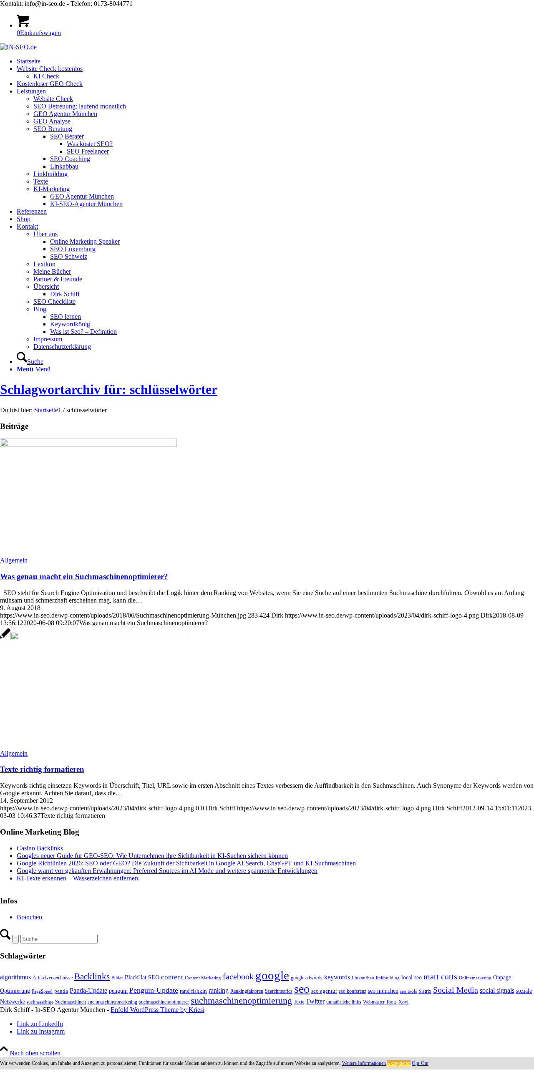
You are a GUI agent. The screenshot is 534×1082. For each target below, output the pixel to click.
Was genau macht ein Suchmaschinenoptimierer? (84, 576)
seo (302, 988)
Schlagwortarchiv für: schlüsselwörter (108, 389)
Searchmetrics (278, 991)
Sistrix (424, 991)
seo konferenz (352, 991)
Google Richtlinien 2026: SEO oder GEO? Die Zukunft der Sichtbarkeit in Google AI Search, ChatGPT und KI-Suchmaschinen (186, 863)
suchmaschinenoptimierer (164, 1001)
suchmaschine (40, 1002)
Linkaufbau (363, 978)
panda (61, 991)
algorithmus (15, 977)
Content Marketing (203, 978)
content (172, 977)
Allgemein (14, 560)
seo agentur (324, 991)
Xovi (403, 1001)
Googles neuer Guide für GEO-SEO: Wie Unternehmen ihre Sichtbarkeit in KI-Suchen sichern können (152, 855)
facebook (238, 976)
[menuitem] (275, 61)
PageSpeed (42, 991)
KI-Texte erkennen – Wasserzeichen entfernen (77, 878)
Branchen (29, 917)
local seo (411, 977)
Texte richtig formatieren (42, 769)
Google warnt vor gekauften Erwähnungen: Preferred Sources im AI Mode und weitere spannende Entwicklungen (167, 870)
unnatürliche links (343, 1001)
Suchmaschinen (70, 1002)
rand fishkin (193, 991)
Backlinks (92, 976)
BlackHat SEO (142, 977)
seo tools (408, 991)
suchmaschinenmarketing (112, 1002)
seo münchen (383, 990)
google (272, 975)
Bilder (117, 978)
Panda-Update (88, 990)
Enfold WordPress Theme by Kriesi (157, 1009)
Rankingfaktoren (246, 991)
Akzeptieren (399, 1063)
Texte (299, 1002)
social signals (497, 990)
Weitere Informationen (364, 1063)
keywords (337, 977)
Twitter (315, 1001)
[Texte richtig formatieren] (93, 637)
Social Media (455, 990)
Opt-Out (420, 1063)
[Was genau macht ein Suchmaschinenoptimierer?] (88, 444)
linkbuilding (388, 978)
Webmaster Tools (380, 1001)
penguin (118, 990)
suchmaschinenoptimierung (241, 1001)
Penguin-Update (153, 990)
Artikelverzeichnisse (53, 977)
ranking (219, 990)
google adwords (306, 977)
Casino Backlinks (40, 848)
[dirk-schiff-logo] (18, 46)
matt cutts (440, 976)
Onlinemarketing (475, 978)
